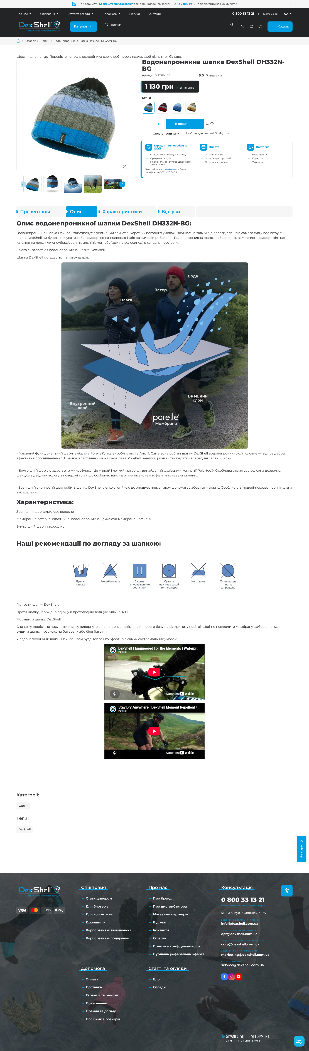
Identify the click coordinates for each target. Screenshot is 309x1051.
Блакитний (177, 107)
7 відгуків (214, 75)
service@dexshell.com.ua (242, 965)
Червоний (163, 107)
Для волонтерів (99, 914)
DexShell (24, 829)
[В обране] (212, 125)
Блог (157, 979)
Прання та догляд (101, 1011)
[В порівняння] (207, 125)
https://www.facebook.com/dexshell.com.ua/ (224, 976)
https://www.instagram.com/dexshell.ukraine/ (231, 976)
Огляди (159, 987)
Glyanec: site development (247, 1036)
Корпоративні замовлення (108, 930)
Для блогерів (97, 906)
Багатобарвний (148, 107)
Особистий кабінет (242, 27)
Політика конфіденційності (176, 946)
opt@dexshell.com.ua (239, 934)
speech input (232, 25)
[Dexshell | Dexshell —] (39, 26)
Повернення (96, 1003)
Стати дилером (99, 898)
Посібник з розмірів (103, 1019)
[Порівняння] (251, 27)
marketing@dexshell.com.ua (245, 955)
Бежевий (192, 107)
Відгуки (134, 14)
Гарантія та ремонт (102, 995)
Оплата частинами (166, 133)
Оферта (159, 938)
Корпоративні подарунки (107, 938)
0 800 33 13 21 (243, 14)
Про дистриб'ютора (170, 906)
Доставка (94, 987)
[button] (23, 184)
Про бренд (162, 898)
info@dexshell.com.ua (239, 924)
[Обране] (260, 27)
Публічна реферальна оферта (178, 954)
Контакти (154, 14)
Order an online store (243, 1040)
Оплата (92, 979)
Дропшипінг (96, 922)
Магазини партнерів (170, 914)
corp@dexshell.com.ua (240, 944)
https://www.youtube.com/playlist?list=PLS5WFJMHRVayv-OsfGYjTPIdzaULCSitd (238, 976)
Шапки (23, 805)
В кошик (182, 124)
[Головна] (18, 41)
